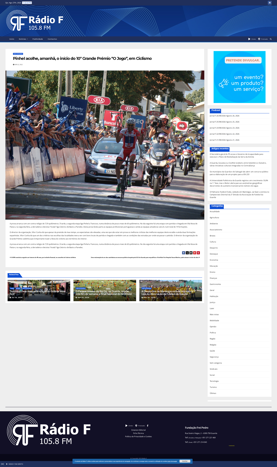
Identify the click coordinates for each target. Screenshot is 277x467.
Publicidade (38, 39)
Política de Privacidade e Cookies (138, 436)
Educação (214, 266)
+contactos (231, 445)
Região (18, 288)
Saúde (212, 351)
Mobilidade (214, 320)
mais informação (172, 461)
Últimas (213, 393)
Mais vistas (214, 314)
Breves (212, 236)
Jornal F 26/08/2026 (218, 116)
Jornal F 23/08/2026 (218, 128)
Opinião (213, 326)
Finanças (213, 278)
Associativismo (216, 229)
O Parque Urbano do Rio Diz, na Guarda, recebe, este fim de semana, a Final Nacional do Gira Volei (104, 292)
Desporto (214, 248)
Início (11, 39)
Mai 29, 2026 (83, 297)
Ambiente (214, 223)
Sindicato (214, 369)
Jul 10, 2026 (17, 297)
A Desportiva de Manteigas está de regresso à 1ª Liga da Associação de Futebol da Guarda (169, 292)
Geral (212, 290)
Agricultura (214, 217)
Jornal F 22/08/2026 (218, 134)
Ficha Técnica (138, 433)
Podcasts (264, 39)
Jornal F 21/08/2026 (218, 140)
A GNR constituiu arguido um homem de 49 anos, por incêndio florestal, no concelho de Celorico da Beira (43, 257)
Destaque (214, 254)
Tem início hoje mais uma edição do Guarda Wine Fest (37, 292)
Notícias (23, 39)
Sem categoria (18, 54)
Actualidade (215, 211)
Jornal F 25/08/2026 (218, 122)
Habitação (214, 296)
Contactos (52, 39)
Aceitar (185, 461)
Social (212, 375)
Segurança (214, 357)
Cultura (213, 242)
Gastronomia (215, 284)
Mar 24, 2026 (149, 297)
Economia (214, 260)
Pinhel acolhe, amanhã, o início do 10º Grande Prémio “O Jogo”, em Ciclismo (82, 58)
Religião (213, 345)
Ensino (212, 272)
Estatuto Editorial (138, 430)
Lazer (12, 288)
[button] (271, 39)
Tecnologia (214, 381)
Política (213, 332)
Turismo (213, 387)
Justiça (212, 302)
